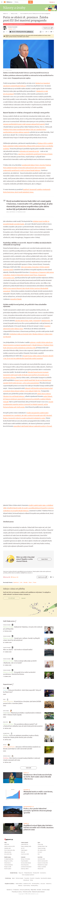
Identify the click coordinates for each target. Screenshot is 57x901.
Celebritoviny (6, 733)
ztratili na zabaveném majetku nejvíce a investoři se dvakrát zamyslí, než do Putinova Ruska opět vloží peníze (28, 404)
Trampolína (26, 878)
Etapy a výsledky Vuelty (26, 846)
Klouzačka (37, 878)
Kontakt (39, 889)
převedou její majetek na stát (29, 151)
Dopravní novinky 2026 (43, 862)
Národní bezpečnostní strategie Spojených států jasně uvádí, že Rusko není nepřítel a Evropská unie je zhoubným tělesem (26, 375)
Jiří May (5, 744)
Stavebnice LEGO (27, 883)
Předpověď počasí (28, 872)
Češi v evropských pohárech (28, 874)
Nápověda (33, 889)
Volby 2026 (6, 844)
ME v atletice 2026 (42, 850)
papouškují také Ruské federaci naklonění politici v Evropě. (32, 426)
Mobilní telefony (19, 883)
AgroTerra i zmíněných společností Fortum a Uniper (35, 154)
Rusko (34, 582)
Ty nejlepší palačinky (8, 859)
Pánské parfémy (34, 885)
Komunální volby (8, 854)
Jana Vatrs (5, 722)
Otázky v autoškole (42, 866)
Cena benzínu (43, 872)
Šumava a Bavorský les (26, 862)
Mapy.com (21, 872)
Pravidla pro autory (17, 891)
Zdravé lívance (7, 862)
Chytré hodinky (26, 885)
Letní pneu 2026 (41, 859)
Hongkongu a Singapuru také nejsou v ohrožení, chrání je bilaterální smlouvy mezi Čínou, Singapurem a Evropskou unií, (28, 275)
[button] (28, 54)
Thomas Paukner (12, 27)
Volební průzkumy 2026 (9, 846)
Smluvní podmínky (25, 889)
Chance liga (40, 844)
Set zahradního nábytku (46, 878)
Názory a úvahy (8, 627)
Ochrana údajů (46, 889)
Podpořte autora (47, 27)
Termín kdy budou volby (9, 850)
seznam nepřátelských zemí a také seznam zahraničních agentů (24, 124)
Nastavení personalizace (38, 891)
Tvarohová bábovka (8, 864)
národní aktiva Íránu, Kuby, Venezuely (27, 321)
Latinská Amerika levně (26, 866)
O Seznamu (16, 889)
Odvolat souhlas (27, 891)
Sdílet (48, 31)
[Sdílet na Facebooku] (51, 577)
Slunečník (32, 878)
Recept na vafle (7, 866)
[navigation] (2, 2)
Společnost (16, 582)
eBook (43, 31)
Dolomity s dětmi (25, 868)
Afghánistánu (45, 321)
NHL (39, 854)
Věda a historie (8, 701)
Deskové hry (48, 883)
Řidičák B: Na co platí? (43, 864)
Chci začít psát (11, 598)
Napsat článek (44, 559)
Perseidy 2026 (36, 872)
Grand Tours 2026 (25, 854)
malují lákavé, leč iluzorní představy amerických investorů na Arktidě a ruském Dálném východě (27, 399)
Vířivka (31, 880)
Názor (30, 582)
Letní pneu (42, 883)
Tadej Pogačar (24, 850)
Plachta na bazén (19, 878)
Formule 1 (40, 852)
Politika (5, 758)
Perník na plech (7, 868)
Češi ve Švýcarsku (25, 864)
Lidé (21, 582)
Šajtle (4, 688)
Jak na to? (23, 598)
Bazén (13, 878)
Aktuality (25, 582)
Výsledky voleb (7, 848)
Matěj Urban (6, 710)
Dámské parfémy (35, 883)
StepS (4, 699)
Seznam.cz (52, 2)
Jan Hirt (22, 848)
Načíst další (28, 767)
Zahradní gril (26, 880)
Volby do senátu (7, 852)
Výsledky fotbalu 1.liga (42, 846)
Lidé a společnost (8, 747)
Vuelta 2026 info (24, 844)
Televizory (20, 885)
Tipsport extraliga (41, 848)
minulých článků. (16, 299)
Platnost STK (40, 868)
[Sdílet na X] (53, 577)
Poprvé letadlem (24, 860)
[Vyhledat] (30, 2)
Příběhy (5, 735)
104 (53, 31)
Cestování (6, 713)
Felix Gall (23, 852)
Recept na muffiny (8, 860)
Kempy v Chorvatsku (25, 859)
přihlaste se (30, 32)
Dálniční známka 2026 (43, 860)
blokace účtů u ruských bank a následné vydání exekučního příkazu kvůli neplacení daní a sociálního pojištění (28, 146)
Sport (5, 690)
